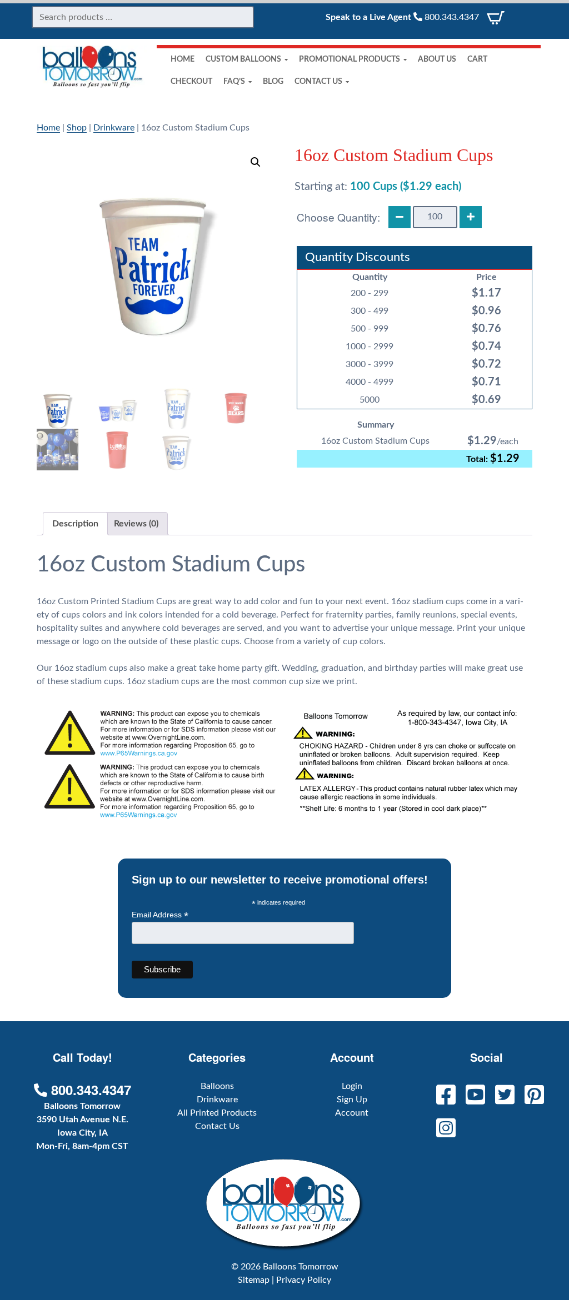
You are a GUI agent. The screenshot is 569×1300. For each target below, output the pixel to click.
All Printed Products (217, 1112)
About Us (437, 59)
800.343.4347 (450, 17)
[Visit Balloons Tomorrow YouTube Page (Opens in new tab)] (472, 1096)
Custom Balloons (243, 59)
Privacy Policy (303, 1280)
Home (182, 59)
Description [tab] (75, 523)
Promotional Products (349, 59)
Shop (77, 127)
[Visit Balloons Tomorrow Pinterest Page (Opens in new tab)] (531, 1096)
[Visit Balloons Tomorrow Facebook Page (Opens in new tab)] (442, 1096)
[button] (256, 162)
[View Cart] (496, 17)
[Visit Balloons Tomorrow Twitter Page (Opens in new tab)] (501, 1096)
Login (352, 1086)
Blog (273, 82)
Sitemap (253, 1280)
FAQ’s (234, 82)
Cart (477, 59)
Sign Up (352, 1099)
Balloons (217, 1086)
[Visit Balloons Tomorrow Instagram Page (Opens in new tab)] (442, 1129)
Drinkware (113, 127)
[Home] (92, 85)
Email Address (160, 915)
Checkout (191, 82)
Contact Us (318, 82)
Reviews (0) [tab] (136, 523)
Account (351, 1112)
